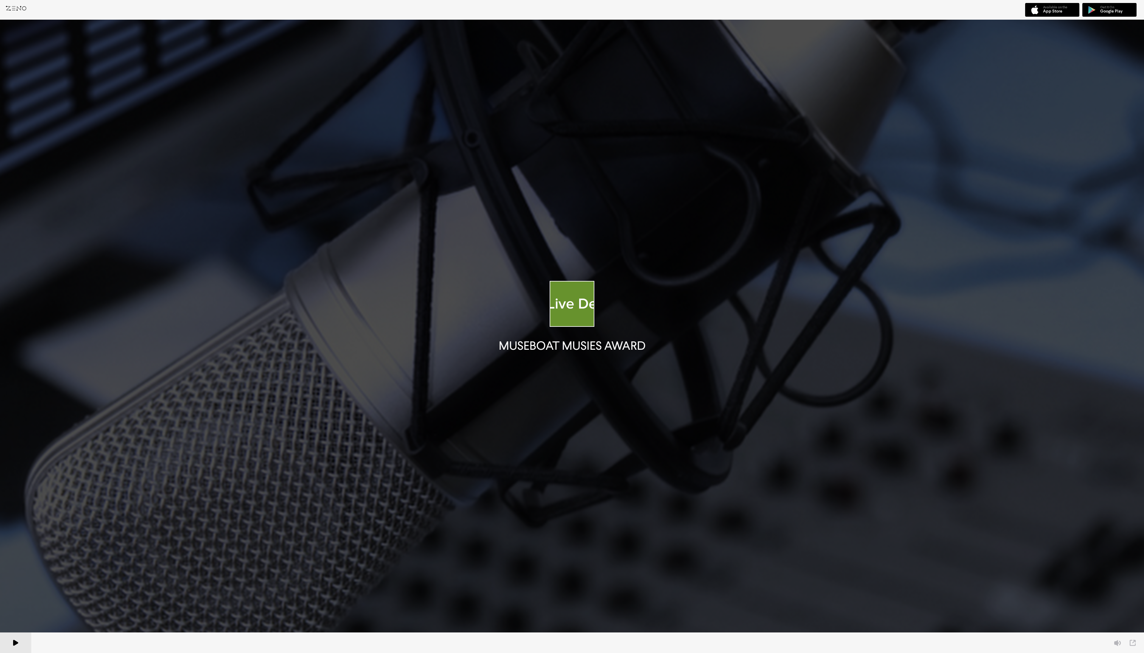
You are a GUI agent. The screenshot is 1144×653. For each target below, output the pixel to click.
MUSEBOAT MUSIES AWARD (572, 345)
